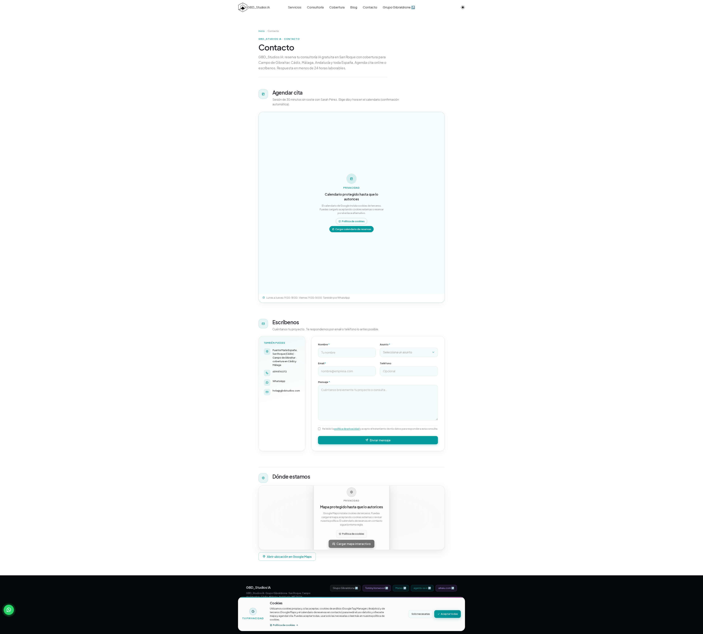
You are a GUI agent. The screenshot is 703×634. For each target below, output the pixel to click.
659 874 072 (280, 371)
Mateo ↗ (400, 588)
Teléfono (385, 363)
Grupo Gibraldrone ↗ (345, 588)
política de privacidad (346, 428)
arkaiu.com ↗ (446, 588)
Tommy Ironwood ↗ (376, 588)
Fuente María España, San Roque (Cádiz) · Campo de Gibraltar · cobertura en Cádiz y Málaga (285, 357)
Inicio (261, 31)
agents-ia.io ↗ (422, 588)
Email (322, 363)
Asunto (385, 344)
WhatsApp (279, 381)
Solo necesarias (421, 613)
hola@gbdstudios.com (286, 390)
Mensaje (324, 382)
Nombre (324, 344)
